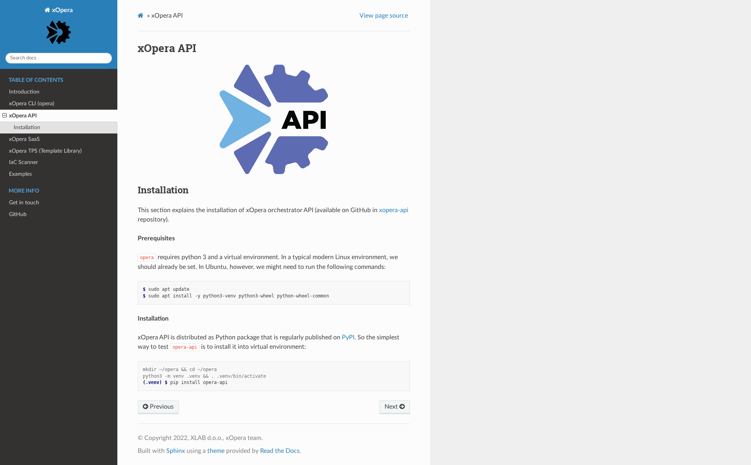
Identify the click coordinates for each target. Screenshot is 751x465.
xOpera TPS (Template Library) (45, 151)
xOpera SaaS (24, 139)
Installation (27, 127)
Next (391, 407)
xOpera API (23, 116)
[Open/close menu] (4, 115)
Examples (20, 174)
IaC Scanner (23, 162)
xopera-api (393, 210)
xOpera (61, 10)
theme (216, 451)
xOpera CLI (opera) (31, 103)
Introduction (24, 92)
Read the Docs (280, 451)
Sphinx (175, 451)
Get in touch (24, 202)
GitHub (18, 214)
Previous (161, 407)
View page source (383, 16)
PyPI (348, 337)
